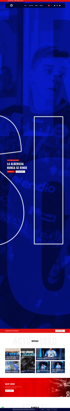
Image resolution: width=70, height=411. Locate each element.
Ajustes (54, 409)
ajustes (36, 409)
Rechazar (48, 409)
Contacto (41, 5)
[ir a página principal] (11, 5)
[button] (49, 5)
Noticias (36, 5)
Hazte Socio (31, 5)
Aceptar (42, 409)
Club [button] (25, 5)
